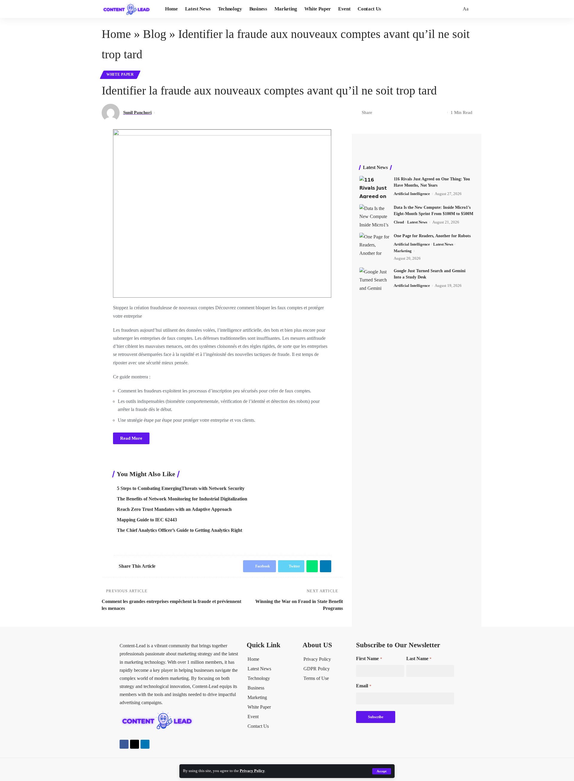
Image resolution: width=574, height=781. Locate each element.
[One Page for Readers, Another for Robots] (374, 244)
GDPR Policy (316, 668)
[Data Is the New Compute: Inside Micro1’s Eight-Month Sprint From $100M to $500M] (374, 215)
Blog (154, 34)
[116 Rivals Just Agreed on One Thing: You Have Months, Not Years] (374, 187)
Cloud (399, 222)
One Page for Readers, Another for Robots (432, 236)
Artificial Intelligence (412, 193)
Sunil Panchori (137, 112)
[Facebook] (124, 744)
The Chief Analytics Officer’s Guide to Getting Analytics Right (179, 530)
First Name (369, 658)
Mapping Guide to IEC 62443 (147, 519)
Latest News (417, 222)
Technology (259, 678)
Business (256, 687)
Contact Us (258, 726)
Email (363, 685)
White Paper (120, 74)
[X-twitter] (134, 744)
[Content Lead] (128, 9)
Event (253, 716)
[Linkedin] (145, 744)
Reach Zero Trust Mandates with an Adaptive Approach (174, 509)
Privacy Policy (252, 771)
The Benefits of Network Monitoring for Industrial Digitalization (182, 498)
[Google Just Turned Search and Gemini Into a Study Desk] (374, 278)
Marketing (403, 251)
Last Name (418, 658)
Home (116, 34)
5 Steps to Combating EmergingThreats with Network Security (181, 488)
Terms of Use (316, 678)
